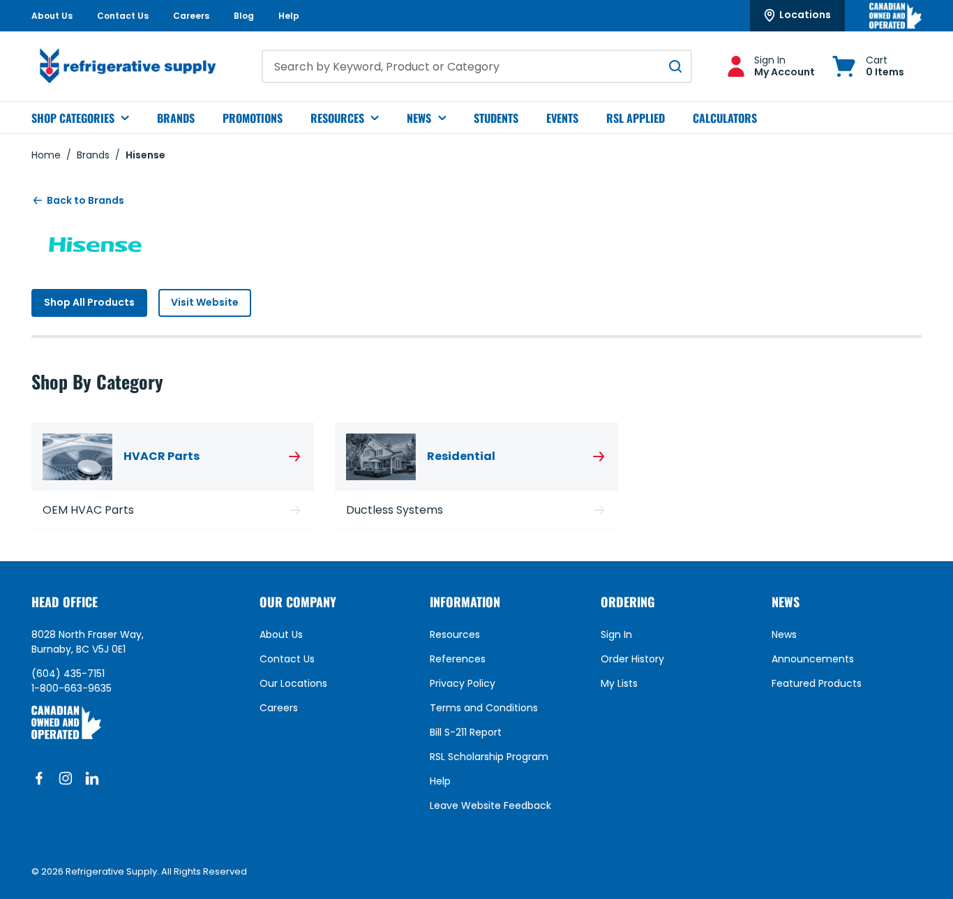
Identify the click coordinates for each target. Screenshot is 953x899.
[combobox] (477, 66)
